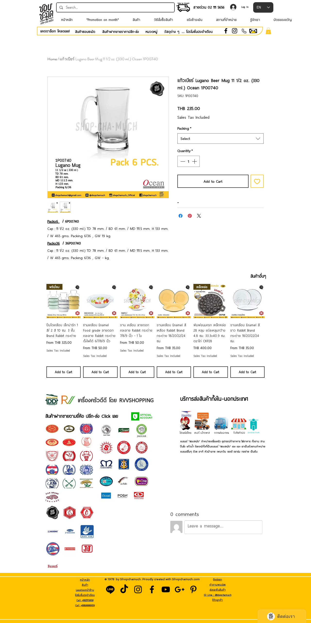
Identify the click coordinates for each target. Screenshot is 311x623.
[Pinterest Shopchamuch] (193, 589)
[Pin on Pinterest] (190, 216)
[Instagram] (234, 30)
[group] (155, 331)
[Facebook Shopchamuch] (152, 589)
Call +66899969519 (85, 605)
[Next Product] (272, 301)
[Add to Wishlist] (257, 181)
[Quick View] (100, 301)
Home (52, 59)
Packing (184, 128)
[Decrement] (182, 161)
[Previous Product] (39, 301)
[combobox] (220, 138)
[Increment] (195, 161)
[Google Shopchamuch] (179, 589)
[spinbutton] (188, 161)
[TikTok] (124, 589)
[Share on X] (199, 216)
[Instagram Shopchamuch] (138, 589)
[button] (268, 30)
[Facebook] (225, 30)
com (197, 579)
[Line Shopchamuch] (110, 589)
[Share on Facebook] (180, 216)
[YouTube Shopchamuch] (166, 589)
